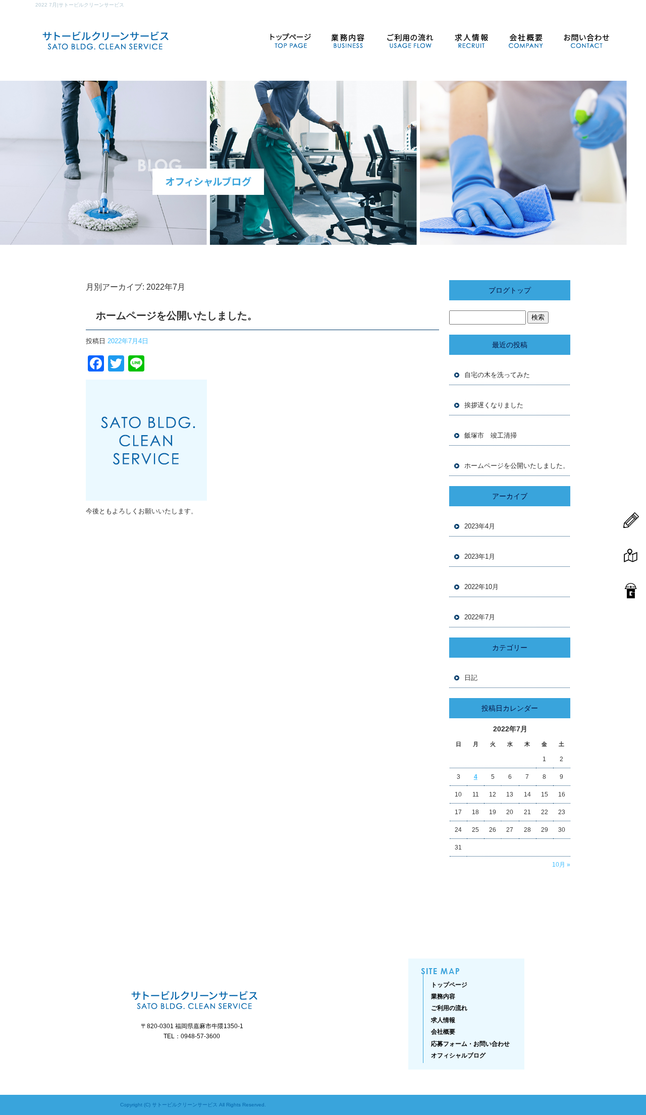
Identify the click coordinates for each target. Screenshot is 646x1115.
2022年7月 (479, 617)
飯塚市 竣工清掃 (490, 435)
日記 (470, 677)
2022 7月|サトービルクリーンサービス (79, 5)
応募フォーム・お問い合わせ (583, 40)
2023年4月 (479, 526)
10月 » (561, 864)
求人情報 (472, 40)
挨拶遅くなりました (493, 405)
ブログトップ (510, 290)
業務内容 (345, 40)
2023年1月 (479, 556)
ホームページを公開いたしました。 (176, 315)
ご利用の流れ (408, 40)
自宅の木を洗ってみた (497, 375)
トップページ (290, 40)
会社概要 (527, 40)
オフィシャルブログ (458, 1055)
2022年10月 (481, 587)
